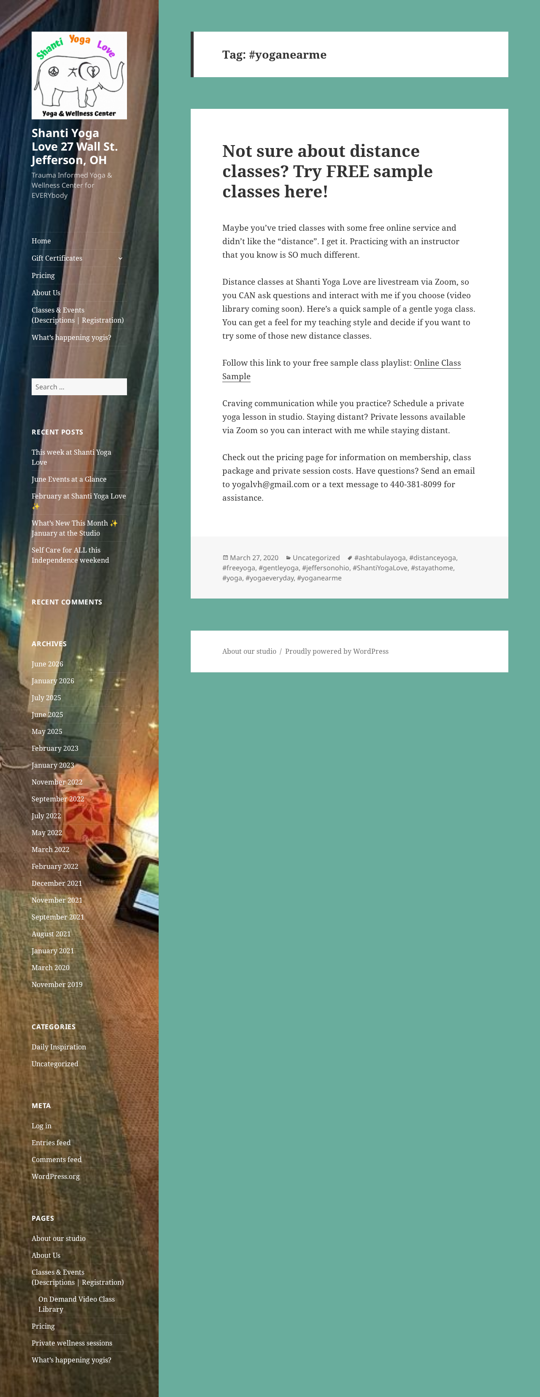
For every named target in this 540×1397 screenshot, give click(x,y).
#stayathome (432, 567)
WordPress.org (56, 1176)
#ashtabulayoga (380, 557)
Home (41, 240)
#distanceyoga (432, 557)
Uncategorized (55, 1063)
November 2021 (57, 900)
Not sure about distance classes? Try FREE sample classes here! (327, 170)
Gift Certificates (57, 258)
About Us (46, 292)
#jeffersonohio (325, 567)
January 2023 (53, 765)
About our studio (59, 1238)
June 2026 (47, 664)
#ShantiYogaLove (380, 567)
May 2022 (47, 832)
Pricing (43, 275)
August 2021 (51, 934)
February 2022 (55, 866)
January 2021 (53, 950)
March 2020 (51, 967)
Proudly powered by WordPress (337, 651)
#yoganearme (319, 578)
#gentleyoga (279, 567)
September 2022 (58, 799)
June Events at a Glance (69, 479)
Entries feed (51, 1142)
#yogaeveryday (270, 578)
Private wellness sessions (72, 1343)
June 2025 (47, 714)
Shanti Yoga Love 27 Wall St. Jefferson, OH (75, 146)
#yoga (232, 578)
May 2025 (47, 731)
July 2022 (46, 815)
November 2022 (57, 782)
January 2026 (53, 680)
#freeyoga (238, 567)
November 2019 (57, 984)
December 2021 (57, 883)
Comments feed (57, 1159)
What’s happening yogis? (71, 337)
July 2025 (46, 697)
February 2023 (55, 748)
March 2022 (51, 849)
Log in (41, 1125)
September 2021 (58, 917)
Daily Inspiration (59, 1047)
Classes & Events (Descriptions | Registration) (78, 315)
